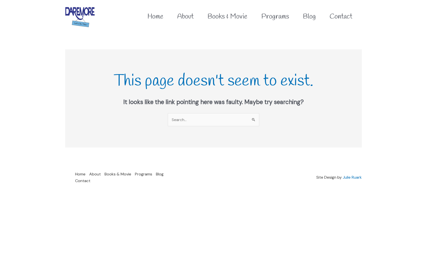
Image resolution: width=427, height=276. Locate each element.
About (95, 174)
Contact (82, 180)
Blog (160, 174)
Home (80, 174)
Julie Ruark (352, 177)
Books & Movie (118, 174)
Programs (143, 174)
